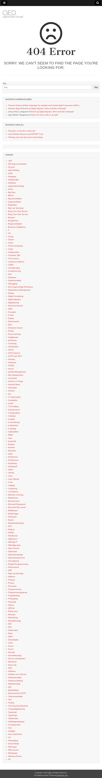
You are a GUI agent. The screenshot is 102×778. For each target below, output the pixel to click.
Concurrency (13, 258)
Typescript (12, 712)
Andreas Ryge (14, 108)
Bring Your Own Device (17, 211)
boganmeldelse (14, 202)
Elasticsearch (13, 321)
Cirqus (11, 236)
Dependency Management (19, 290)
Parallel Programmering (18, 564)
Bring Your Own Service (18, 214)
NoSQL (11, 532)
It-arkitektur (13, 400)
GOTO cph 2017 (15, 356)
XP (9, 759)
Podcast (11, 580)
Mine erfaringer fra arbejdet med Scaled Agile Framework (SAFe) (52, 105)
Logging (11, 485)
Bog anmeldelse (15, 199)
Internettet (12, 388)
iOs (9, 394)
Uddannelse (13, 718)
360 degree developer (17, 164)
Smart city (12, 665)
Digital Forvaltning (15, 296)
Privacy (11, 583)
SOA (10, 668)
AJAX (10, 173)
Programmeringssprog (17, 592)
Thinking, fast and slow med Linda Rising (25, 137)
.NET (10, 161)
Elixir (10, 325)
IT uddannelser (14, 397)
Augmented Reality (16, 186)
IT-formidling (13, 406)
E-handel (12, 312)
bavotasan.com (62, 775)
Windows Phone (15, 756)
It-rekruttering (14, 422)
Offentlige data (14, 545)
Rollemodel (13, 630)
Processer (12, 586)
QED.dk (11, 608)
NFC (10, 526)
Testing (11, 703)
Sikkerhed (12, 662)
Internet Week (14, 384)
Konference (13, 457)
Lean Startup (13, 479)
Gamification (13, 347)
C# (9, 233)
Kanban (11, 444)
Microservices (14, 501)
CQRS (10, 265)
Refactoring (13, 618)
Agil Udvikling (13, 170)
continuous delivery (16, 262)
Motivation (12, 517)
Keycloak (12, 451)
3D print (11, 167)
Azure (10, 189)
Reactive (11, 614)
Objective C (13, 539)
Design (11, 293)
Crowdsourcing (14, 271)
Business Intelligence (17, 227)
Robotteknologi (14, 621)
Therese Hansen (15, 105)
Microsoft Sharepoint (17, 504)
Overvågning (13, 561)
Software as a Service (17, 674)
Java (10, 438)
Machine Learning (15, 495)
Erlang (11, 331)
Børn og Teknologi (15, 208)
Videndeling (13, 740)
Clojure (11, 239)
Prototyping (13, 599)
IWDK (10, 435)
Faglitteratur (13, 337)
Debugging (12, 284)
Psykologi (12, 602)
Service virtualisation (16, 658)
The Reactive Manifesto (18, 706)
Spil (9, 687)
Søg (4, 83)
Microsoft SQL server (17, 507)
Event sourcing (14, 334)
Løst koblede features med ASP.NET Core (25, 134)
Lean (10, 476)
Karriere (11, 447)
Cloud (10, 243)
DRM (10, 309)
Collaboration (13, 252)
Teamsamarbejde (15, 696)
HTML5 (11, 365)
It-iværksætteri (14, 413)
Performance (13, 567)
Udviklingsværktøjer (16, 722)
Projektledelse (14, 596)
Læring (11, 473)
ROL (10, 627)
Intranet (11, 391)
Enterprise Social (15, 328)
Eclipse (11, 318)
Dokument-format (15, 306)
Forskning (12, 343)
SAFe (10, 636)
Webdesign (13, 753)
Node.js (11, 529)
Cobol (10, 249)
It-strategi (12, 429)
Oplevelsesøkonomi (16, 558)
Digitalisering (13, 303)
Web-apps (12, 747)
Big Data (11, 192)
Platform (11, 577)
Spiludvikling (13, 690)
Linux (10, 482)
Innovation (12, 378)
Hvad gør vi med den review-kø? (22, 131)
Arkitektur (12, 183)
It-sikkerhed (13, 425)
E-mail (10, 315)
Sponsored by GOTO (17, 693)
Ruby (10, 633)
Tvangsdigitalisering (16, 709)
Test (10, 699)
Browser (11, 217)
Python (11, 605)
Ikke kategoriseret (15, 375)
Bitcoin (11, 195)
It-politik (11, 419)
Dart (10, 274)
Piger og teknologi (15, 573)
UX (9, 737)
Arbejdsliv (12, 176)
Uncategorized (14, 725)
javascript (12, 441)
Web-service (13, 750)
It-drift (10, 403)
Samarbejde (13, 640)
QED (9, 12)
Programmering (14, 589)
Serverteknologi (14, 655)
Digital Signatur (14, 299)
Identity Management (17, 372)
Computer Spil (14, 255)
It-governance (14, 410)
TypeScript (12, 715)
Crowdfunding (14, 268)
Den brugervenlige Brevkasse (20, 287)
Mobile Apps (13, 514)
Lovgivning (12, 488)
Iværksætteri (13, 432)
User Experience (15, 734)
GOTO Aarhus (14, 353)
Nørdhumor (13, 536)
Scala (10, 643)
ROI (9, 624)
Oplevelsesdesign (15, 555)
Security (11, 652)
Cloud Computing (15, 246)
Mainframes (13, 498)
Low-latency (13, 491)
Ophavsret (12, 551)
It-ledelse (12, 416)
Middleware (13, 510)
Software (12, 671)
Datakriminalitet (14, 280)
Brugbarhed (13, 221)
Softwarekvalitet (14, 677)
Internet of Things (15, 381)
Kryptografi (12, 466)
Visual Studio (13, 744)
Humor (11, 369)
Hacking (11, 359)
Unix (10, 728)
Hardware (12, 362)
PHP (10, 570)
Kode (10, 454)
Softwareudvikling (15, 681)
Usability (11, 731)
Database (12, 277)
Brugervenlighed (15, 224)
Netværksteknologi (16, 523)
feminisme (12, 340)
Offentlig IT (12, 542)
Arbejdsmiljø (13, 180)
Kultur (10, 469)
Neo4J (11, 520)
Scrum (11, 646)
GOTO (11, 350)
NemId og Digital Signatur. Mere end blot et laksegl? (44, 108)
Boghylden (12, 205)
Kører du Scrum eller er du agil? (44, 115)
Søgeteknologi (14, 684)
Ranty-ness (13, 611)
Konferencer (13, 460)
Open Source (13, 548)
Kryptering (12, 463)
